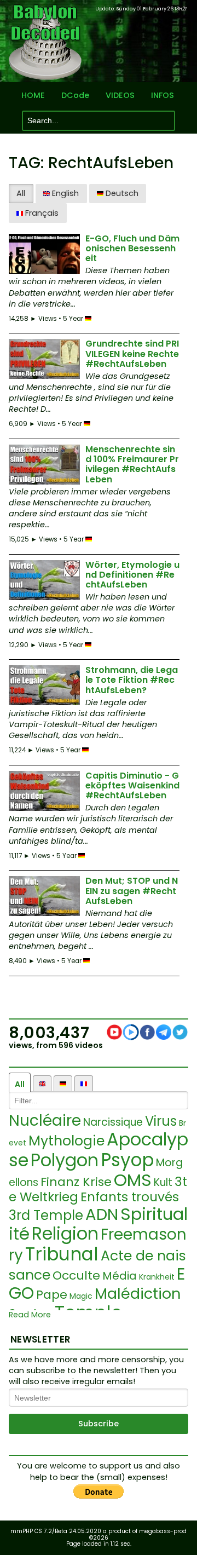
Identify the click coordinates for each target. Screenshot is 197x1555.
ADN (101, 1214)
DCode (75, 95)
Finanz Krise (76, 1181)
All (20, 193)
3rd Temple (46, 1215)
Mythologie (66, 1140)
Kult (163, 1182)
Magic (80, 1296)
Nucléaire (45, 1120)
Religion (65, 1233)
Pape (51, 1294)
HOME (33, 95)
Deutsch (120, 193)
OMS (133, 1180)
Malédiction (138, 1293)
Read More (30, 1315)
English (64, 193)
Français (41, 213)
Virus (161, 1121)
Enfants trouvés (129, 1197)
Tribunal (62, 1254)
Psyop (127, 1160)
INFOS (162, 95)
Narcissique (113, 1122)
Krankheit (157, 1276)
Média (119, 1275)
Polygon (65, 1160)
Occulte (76, 1275)
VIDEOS (120, 95)
